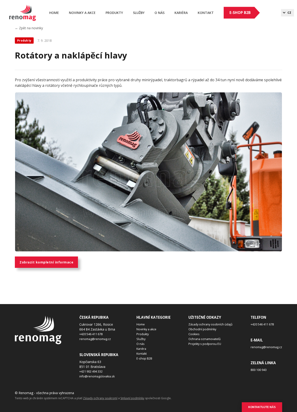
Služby (139, 12)
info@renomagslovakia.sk (97, 376)
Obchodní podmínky (202, 329)
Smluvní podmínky (132, 398)
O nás (160, 12)
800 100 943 (259, 370)
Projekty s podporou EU (204, 344)
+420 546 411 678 (91, 334)
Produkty (114, 12)
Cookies (194, 334)
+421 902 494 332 (91, 371)
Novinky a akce (82, 12)
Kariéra (141, 349)
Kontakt (206, 12)
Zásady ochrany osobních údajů (210, 324)
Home (54, 12)
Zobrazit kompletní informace (46, 262)
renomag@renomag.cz (95, 339)
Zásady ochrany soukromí (100, 398)
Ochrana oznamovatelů (204, 339)
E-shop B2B (240, 12)
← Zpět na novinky (29, 28)
